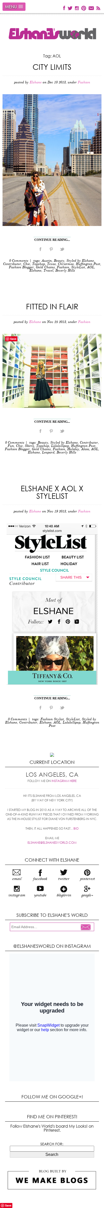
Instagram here (63, 781)
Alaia (85, 449)
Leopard (48, 452)
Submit (87, 927)
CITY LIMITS (52, 66)
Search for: (51, 1144)
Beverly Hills (65, 270)
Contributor (12, 264)
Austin (47, 261)
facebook (40, 878)
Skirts (29, 446)
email (16, 878)
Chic (26, 264)
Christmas (66, 264)
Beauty (59, 261)
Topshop (38, 264)
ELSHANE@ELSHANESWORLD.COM (52, 842)
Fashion (84, 82)
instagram (16, 895)
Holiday (73, 449)
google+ (87, 895)
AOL (90, 267)
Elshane (35, 270)
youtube (40, 895)
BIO (76, 828)
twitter (63, 878)
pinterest (87, 878)
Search (51, 1154)
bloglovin (64, 895)
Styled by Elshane (80, 261)
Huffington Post (88, 264)
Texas (51, 264)
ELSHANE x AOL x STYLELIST (52, 491)
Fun (11, 446)
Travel (48, 270)
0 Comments (18, 261)
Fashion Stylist (52, 719)
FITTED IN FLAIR (52, 306)
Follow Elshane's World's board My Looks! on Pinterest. (52, 1128)
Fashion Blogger (21, 267)
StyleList (78, 267)
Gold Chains (45, 267)
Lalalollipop (60, 446)
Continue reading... (52, 240)
